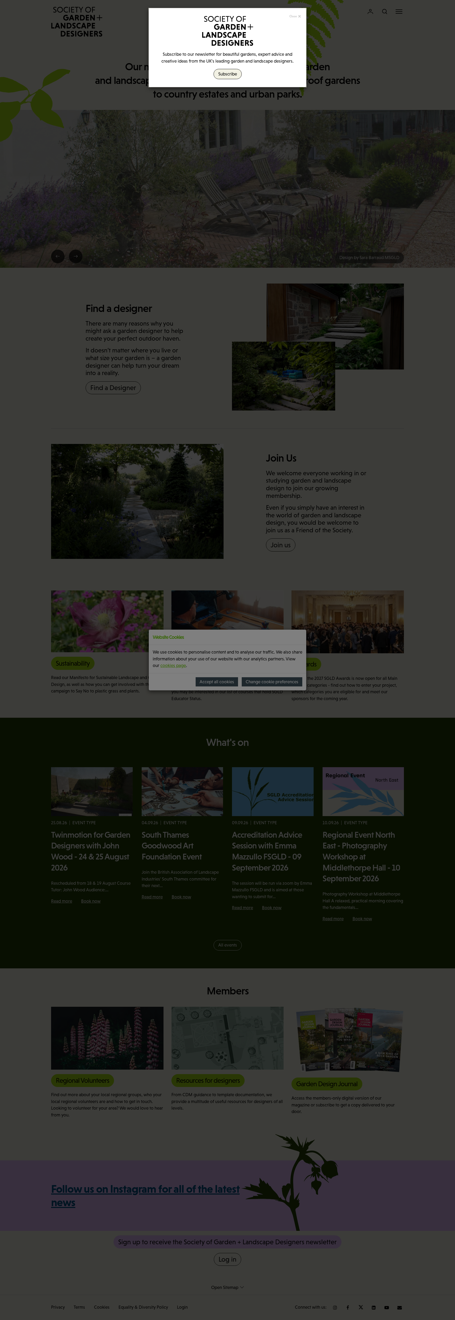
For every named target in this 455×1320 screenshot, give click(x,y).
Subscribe (227, 74)
